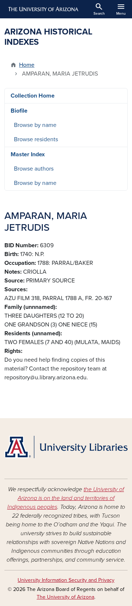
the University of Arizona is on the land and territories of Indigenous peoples (65, 498)
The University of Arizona (65, 597)
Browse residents (36, 139)
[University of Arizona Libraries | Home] (66, 447)
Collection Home (33, 95)
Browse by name (35, 125)
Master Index (28, 154)
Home (26, 65)
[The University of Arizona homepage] (42, 9)
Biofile (19, 110)
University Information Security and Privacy (66, 580)
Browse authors (34, 168)
